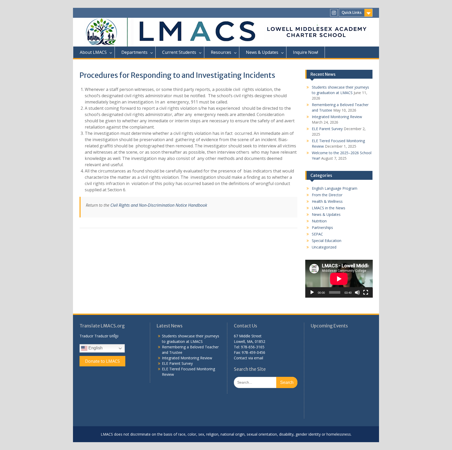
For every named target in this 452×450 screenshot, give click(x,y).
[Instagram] (334, 12)
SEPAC (317, 234)
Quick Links (351, 12)
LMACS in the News (328, 207)
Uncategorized (324, 247)
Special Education (326, 240)
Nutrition (319, 220)
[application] (339, 279)
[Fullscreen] (365, 292)
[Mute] (357, 292)
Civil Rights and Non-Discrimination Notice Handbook (158, 205)
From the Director (327, 194)
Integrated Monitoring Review (337, 116)
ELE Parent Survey (327, 128)
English (95, 348)
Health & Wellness (327, 201)
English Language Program (334, 188)
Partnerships (322, 227)
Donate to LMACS (102, 361)
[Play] (312, 292)
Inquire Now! (305, 52)
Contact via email (248, 357)
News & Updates (326, 214)
